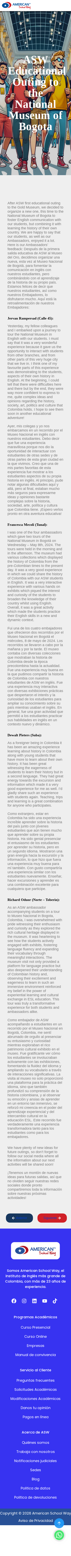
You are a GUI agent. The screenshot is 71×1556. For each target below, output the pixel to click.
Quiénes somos (35, 1442)
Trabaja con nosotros (35, 1451)
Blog (35, 1479)
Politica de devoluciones (35, 1497)
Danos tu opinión (35, 1407)
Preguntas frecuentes (36, 1380)
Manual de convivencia (35, 1354)
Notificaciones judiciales (35, 1460)
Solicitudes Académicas (35, 1389)
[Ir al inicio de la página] (59, 1523)
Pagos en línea (36, 1416)
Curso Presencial (35, 1327)
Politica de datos (35, 1488)
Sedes (35, 1469)
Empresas (35, 1345)
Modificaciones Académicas (35, 1398)
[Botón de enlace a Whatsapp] (59, 1535)
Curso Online (35, 1336)
